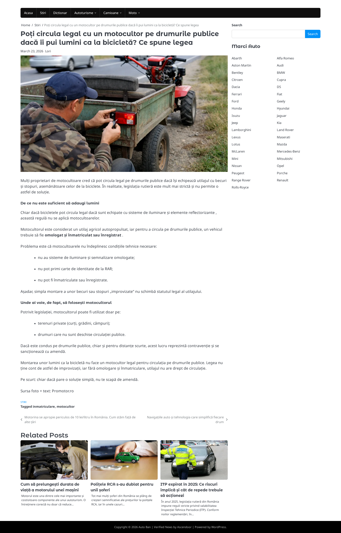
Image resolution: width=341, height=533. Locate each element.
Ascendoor (184, 527)
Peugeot (238, 173)
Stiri (43, 13)
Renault (282, 180)
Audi (280, 65)
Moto (133, 13)
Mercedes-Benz (288, 151)
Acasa (28, 13)
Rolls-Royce (240, 187)
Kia (279, 123)
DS (279, 87)
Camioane (110, 13)
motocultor (66, 406)
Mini (235, 158)
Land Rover (285, 130)
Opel (280, 166)
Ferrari (237, 94)
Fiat (279, 94)
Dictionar (60, 13)
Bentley (237, 72)
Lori (48, 51)
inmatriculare (44, 406)
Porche (282, 173)
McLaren (238, 151)
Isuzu (236, 115)
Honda (237, 108)
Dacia (236, 87)
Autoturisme (83, 13)
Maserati (283, 137)
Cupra (281, 80)
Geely (281, 101)
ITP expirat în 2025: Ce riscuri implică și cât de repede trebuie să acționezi (191, 490)
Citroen (237, 80)
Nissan (237, 166)
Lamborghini (241, 130)
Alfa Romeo (285, 58)
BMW (281, 72)
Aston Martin (241, 65)
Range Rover (241, 180)
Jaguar (282, 115)
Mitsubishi (284, 158)
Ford (235, 101)
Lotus (236, 144)
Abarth (237, 58)
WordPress (218, 527)
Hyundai (283, 108)
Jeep (235, 123)
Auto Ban (145, 527)
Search (237, 25)
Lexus (236, 137)
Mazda (282, 144)
